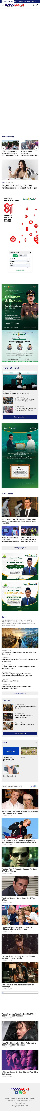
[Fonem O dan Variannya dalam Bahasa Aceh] (11, 751)
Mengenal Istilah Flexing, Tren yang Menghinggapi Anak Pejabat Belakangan (19, 186)
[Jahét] (29, 751)
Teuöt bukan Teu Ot (9, 776)
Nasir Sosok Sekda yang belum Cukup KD (25, 707)
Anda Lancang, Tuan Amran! (24, 724)
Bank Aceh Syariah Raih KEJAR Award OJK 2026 (29, 152)
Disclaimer (11, 1101)
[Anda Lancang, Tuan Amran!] (8, 726)
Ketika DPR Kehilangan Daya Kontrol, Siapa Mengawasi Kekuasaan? (16, 687)
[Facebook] (16, 1093)
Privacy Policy (30, 1098)
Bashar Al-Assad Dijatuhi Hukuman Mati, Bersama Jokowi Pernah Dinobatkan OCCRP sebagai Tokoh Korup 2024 (19, 521)
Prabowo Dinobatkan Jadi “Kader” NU (16, 393)
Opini (3, 183)
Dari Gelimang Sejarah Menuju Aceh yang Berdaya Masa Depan (19, 653)
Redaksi (20, 1098)
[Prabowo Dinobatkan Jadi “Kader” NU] (20, 380)
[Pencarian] (37, 5)
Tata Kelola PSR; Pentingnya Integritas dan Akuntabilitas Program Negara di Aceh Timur (17, 675)
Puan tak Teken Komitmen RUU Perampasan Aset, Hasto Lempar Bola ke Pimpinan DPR (10, 153)
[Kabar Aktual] (14, 5)
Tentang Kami (20, 1103)
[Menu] (3, 5)
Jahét (23, 757)
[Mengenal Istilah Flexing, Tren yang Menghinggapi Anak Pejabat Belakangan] (20, 170)
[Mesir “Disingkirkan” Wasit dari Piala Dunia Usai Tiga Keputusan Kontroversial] (29, 531)
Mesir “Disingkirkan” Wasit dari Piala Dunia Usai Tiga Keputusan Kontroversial (28, 539)
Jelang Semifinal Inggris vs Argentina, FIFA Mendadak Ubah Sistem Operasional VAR (10, 539)
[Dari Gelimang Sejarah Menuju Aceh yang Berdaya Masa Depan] (20, 638)
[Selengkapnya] (36, 743)
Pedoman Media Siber (24, 1101)
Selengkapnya (19, 417)
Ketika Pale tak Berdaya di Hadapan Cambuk (24, 716)
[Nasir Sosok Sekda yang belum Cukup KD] (8, 707)
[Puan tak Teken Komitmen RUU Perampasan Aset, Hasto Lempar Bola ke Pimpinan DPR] (10, 145)
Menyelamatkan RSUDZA (10, 681)
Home (7, 1098)
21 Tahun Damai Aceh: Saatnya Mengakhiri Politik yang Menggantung (18, 667)
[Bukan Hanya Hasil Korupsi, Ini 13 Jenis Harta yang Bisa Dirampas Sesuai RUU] (8, 400)
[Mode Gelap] (34, 5)
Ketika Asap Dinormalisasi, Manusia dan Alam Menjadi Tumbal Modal (20, 660)
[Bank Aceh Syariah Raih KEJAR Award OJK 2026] (29, 145)
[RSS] (24, 1093)
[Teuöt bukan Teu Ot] (11, 769)
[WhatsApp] (20, 1093)
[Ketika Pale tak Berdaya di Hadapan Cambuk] (8, 717)
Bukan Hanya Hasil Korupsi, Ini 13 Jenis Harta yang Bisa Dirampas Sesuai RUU (25, 400)
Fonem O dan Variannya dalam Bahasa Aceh (9, 759)
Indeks (13, 1098)
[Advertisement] (20, 27)
